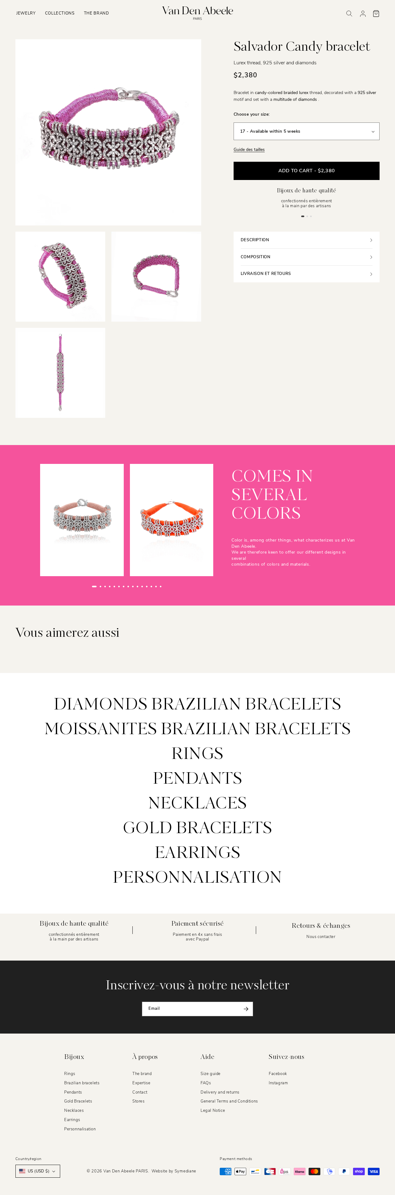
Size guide (211, 1074)
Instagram (278, 1083)
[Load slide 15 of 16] (160, 586)
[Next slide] (173, 586)
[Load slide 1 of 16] (94, 586)
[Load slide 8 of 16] (128, 586)
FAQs (206, 1083)
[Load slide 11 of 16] (142, 586)
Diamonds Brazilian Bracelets (198, 705)
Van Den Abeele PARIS (125, 1171)
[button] (26, 13)
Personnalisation (197, 878)
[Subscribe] (246, 1009)
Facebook (278, 1074)
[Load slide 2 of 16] (100, 586)
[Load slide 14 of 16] (156, 586)
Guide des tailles (249, 150)
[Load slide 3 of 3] (311, 216)
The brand (142, 1074)
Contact (139, 1092)
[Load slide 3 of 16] (105, 586)
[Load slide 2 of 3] (307, 216)
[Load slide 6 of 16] (119, 586)
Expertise (141, 1083)
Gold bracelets (197, 829)
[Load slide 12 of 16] (146, 586)
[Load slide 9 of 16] (133, 586)
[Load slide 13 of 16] (151, 586)
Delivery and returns (220, 1092)
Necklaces (197, 804)
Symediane (185, 1171)
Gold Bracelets (78, 1101)
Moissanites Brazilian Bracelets (197, 730)
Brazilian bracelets (81, 1083)
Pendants (198, 779)
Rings (197, 754)
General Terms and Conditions (229, 1101)
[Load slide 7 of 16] (123, 586)
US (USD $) (38, 1171)
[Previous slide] (80, 586)
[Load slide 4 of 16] (109, 586)
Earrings (198, 853)
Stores (138, 1101)
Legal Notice (213, 1110)
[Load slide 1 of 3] (303, 216)
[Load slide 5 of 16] (114, 586)
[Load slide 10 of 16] (137, 586)
